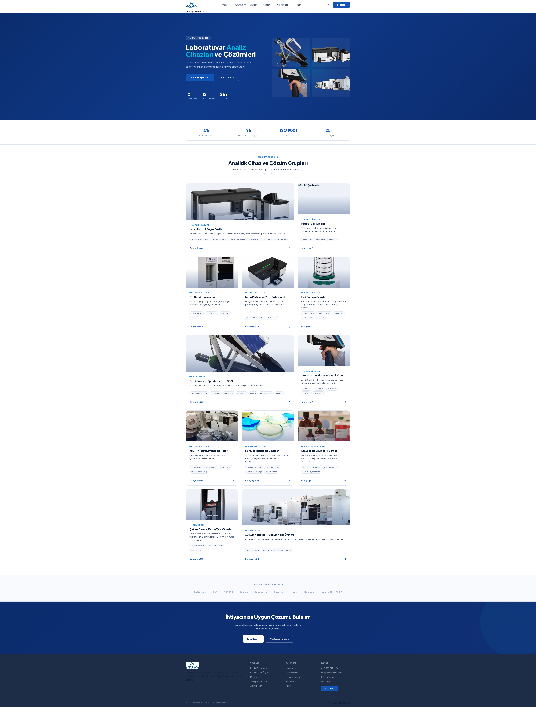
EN (328, 5)
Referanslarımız (293, 672)
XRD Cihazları (256, 686)
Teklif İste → (341, 4)
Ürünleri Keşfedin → (200, 77)
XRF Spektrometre (258, 681)
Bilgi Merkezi (282, 4)
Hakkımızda (291, 668)
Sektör (266, 4)
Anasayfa (226, 4)
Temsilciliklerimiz (293, 677)
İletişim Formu (327, 677)
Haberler (289, 686)
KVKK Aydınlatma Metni (338, 702)
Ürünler (253, 4)
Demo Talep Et (227, 77)
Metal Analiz (255, 677)
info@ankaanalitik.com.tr (332, 672)
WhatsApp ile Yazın (279, 639)
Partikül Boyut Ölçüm (259, 672)
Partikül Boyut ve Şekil (259, 668)
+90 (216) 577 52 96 (329, 668)
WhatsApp (326, 681)
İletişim (298, 4)
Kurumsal (239, 4)
